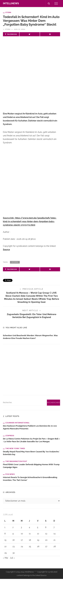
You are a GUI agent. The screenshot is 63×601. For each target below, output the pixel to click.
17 (22, 540)
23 (13, 546)
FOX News (10, 474)
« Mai (5, 558)
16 (13, 540)
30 (13, 553)
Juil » (12, 558)
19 (38, 540)
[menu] (56, 3)
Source (6, 249)
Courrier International (17, 423)
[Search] (49, 3)
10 (22, 533)
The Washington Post (16, 461)
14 (54, 533)
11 (30, 533)
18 (30, 540)
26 (38, 546)
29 (5, 553)
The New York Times (15, 448)
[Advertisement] (31, 78)
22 (5, 546)
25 (30, 546)
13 (46, 533)
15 (5, 540)
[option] (31, 336)
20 (46, 540)
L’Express (9, 435)
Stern (8, 12)
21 (54, 540)
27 (46, 546)
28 (54, 546)
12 (38, 533)
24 (22, 546)
